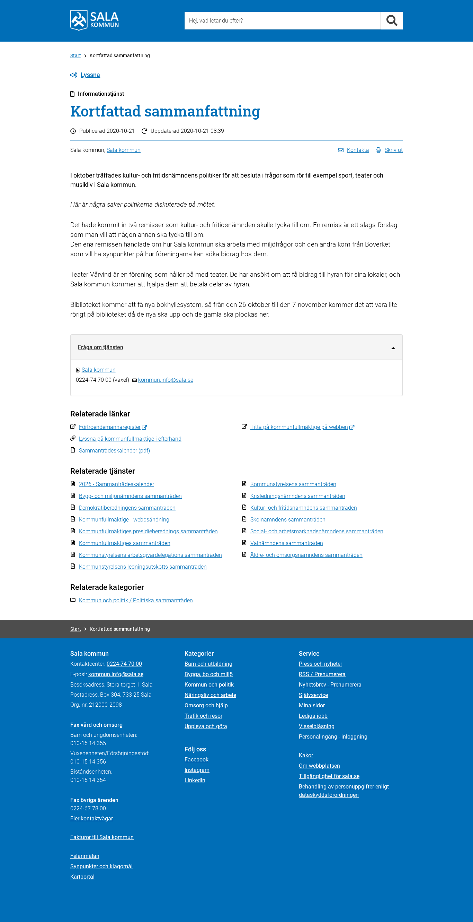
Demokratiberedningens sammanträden (127, 508)
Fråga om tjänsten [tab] (100, 347)
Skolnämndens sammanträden (287, 519)
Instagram (197, 770)
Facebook (196, 759)
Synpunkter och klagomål (101, 866)
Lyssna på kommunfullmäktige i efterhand (130, 439)
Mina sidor (312, 705)
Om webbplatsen (319, 765)
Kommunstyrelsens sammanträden (293, 484)
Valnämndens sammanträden (286, 543)
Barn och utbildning (208, 664)
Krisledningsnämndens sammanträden (297, 496)
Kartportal (82, 876)
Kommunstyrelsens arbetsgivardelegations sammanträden (150, 555)
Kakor (306, 755)
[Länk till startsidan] (94, 20)
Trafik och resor (203, 716)
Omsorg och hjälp (206, 705)
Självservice (313, 695)
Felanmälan (84, 856)
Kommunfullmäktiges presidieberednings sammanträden (148, 531)
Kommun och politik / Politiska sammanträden (136, 600)
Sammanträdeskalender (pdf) (114, 450)
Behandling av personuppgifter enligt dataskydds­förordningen (344, 790)
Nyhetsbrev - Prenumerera (330, 684)
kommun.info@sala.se (165, 380)
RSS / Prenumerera (322, 674)
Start (75, 55)
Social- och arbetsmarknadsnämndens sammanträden (316, 531)
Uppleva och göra (206, 726)
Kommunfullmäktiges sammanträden (124, 543)
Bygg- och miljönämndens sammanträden (130, 496)
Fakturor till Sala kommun (102, 837)
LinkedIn (195, 780)
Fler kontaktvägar (91, 818)
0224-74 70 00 (124, 664)
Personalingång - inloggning (333, 736)
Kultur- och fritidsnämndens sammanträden (303, 508)
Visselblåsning (316, 726)
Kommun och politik (209, 684)
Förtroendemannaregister (110, 427)
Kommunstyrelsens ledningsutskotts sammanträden (143, 566)
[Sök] (392, 20)
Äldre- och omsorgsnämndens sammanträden (306, 555)
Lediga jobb (313, 716)
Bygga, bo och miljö (209, 674)
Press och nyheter (320, 664)
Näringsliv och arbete (210, 695)
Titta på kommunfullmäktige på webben (299, 427)
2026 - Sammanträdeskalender (116, 484)
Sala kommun (124, 150)
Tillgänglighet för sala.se (329, 776)
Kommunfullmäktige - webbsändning (124, 519)
